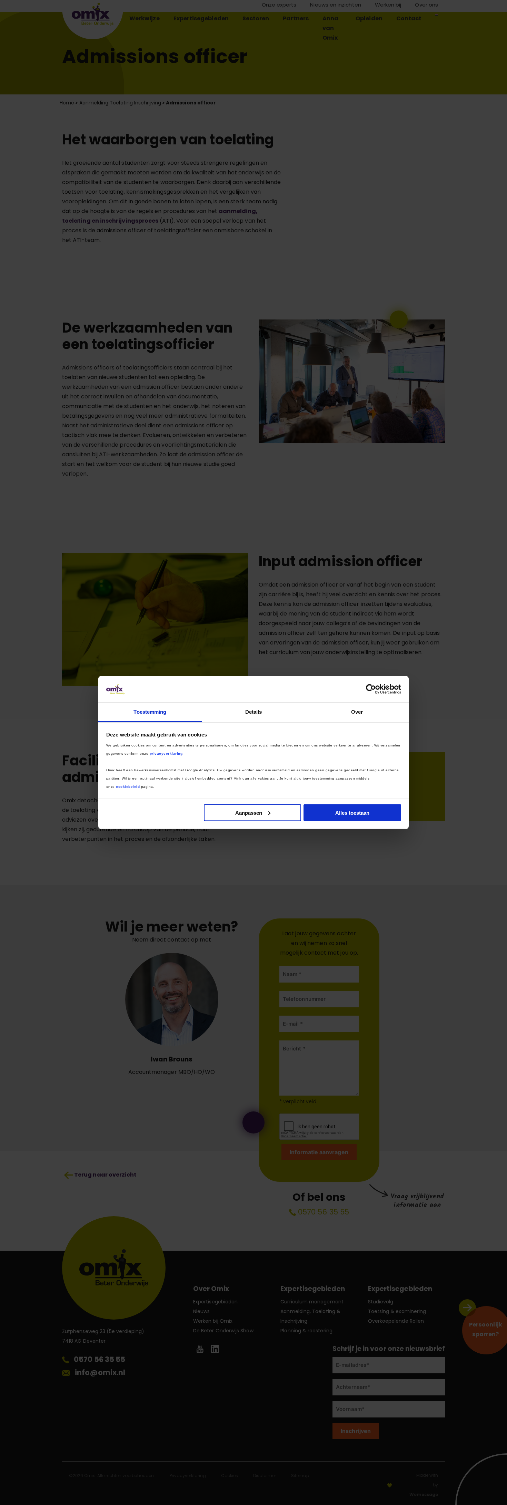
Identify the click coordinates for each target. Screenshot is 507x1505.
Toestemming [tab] (149, 712)
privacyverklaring (166, 753)
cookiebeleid (128, 787)
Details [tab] (253, 712)
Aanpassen (248, 812)
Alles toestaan (352, 812)
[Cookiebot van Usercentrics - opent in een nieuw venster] (371, 689)
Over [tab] (357, 712)
